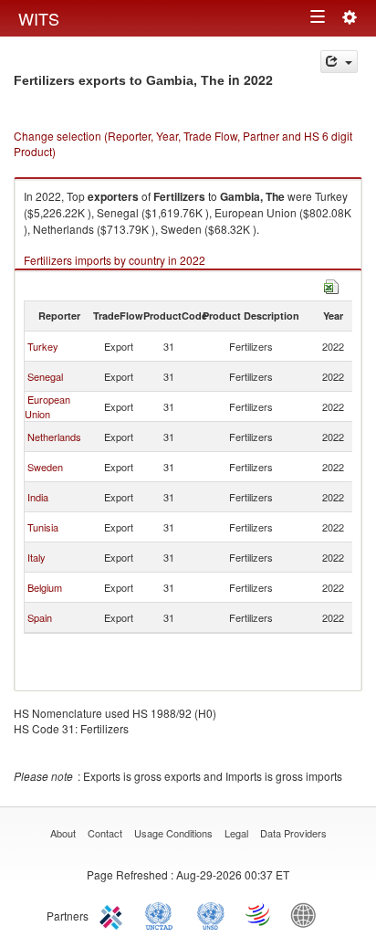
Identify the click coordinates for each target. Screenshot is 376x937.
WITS (38, 18)
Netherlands (54, 436)
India (37, 497)
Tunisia (42, 527)
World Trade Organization (259, 914)
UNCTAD (162, 914)
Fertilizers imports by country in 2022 (114, 260)
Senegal (45, 376)
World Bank (307, 914)
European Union (47, 406)
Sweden (45, 466)
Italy (36, 557)
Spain (39, 617)
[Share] (339, 61)
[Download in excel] (331, 284)
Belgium (44, 587)
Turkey (42, 346)
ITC (114, 914)
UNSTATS (211, 914)
